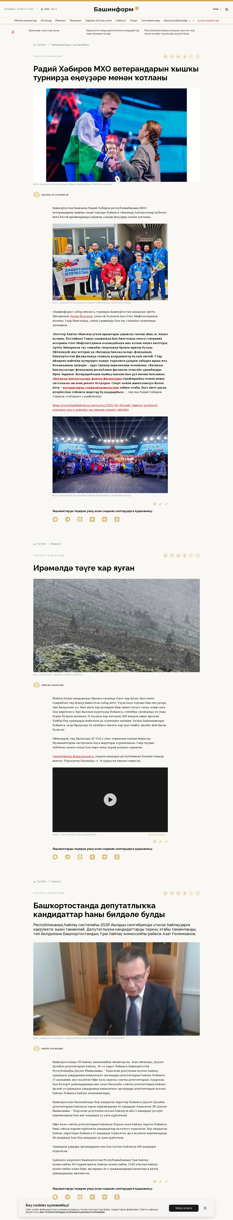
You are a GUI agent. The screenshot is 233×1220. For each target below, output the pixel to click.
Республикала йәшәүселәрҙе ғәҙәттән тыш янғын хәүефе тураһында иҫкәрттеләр (169, 32)
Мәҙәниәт (76, 20)
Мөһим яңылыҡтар (25, 20)
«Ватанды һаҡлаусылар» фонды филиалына (87, 378)
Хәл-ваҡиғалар (151, 20)
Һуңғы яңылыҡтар (208, 20)
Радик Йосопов (81, 316)
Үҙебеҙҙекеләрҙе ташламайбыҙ (70, 44)
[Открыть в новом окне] (55, 519)
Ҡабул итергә (183, 1208)
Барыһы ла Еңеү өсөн (99, 20)
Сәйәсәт (121, 20)
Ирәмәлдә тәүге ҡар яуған (44, 30)
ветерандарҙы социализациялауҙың (91, 387)
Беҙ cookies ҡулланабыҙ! (47, 1205)
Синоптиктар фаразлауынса (73, 756)
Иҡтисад (46, 20)
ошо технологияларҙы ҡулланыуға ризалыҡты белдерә (72, 1212)
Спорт (134, 20)
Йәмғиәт (60, 20)
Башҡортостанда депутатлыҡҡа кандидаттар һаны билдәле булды (112, 32)
